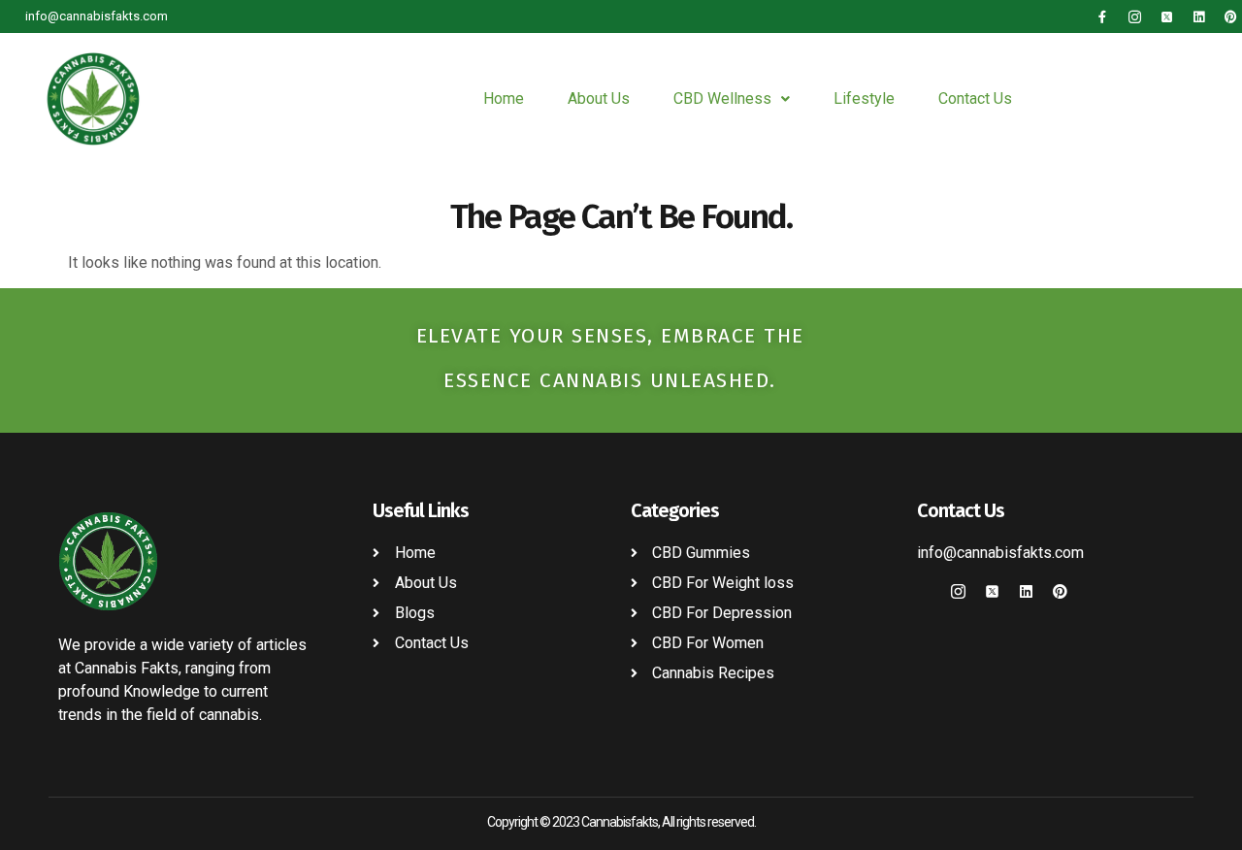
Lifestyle (864, 98)
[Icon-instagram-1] (1134, 17)
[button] (731, 99)
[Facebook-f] (1102, 17)
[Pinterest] (1231, 17)
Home (503, 98)
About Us (599, 98)
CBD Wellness (722, 98)
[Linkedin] (1199, 17)
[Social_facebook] (924, 591)
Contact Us (975, 98)
